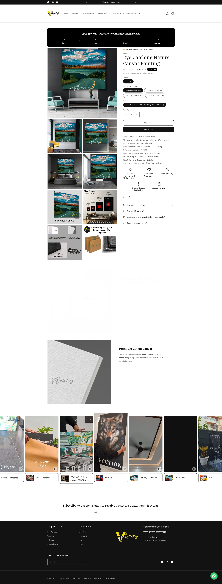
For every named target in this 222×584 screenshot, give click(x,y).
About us (82, 532)
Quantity (126, 110)
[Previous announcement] (86, 2)
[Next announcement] (135, 2)
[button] (75, 13)
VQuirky (54, 578)
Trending (50, 536)
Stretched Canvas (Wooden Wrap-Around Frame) (145, 105)
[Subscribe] (129, 512)
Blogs (81, 544)
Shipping (135, 73)
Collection (51, 540)
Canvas (128, 81)
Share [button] (128, 197)
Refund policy (76, 578)
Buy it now (148, 129)
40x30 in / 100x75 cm (134, 96)
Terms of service (98, 578)
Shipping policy (110, 578)
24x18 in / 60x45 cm (154, 90)
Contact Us (83, 536)
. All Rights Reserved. (63, 578)
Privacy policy (87, 578)
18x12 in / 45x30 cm (133, 90)
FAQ (80, 540)
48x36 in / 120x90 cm (156, 96)
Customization (52, 544)
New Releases (52, 532)
